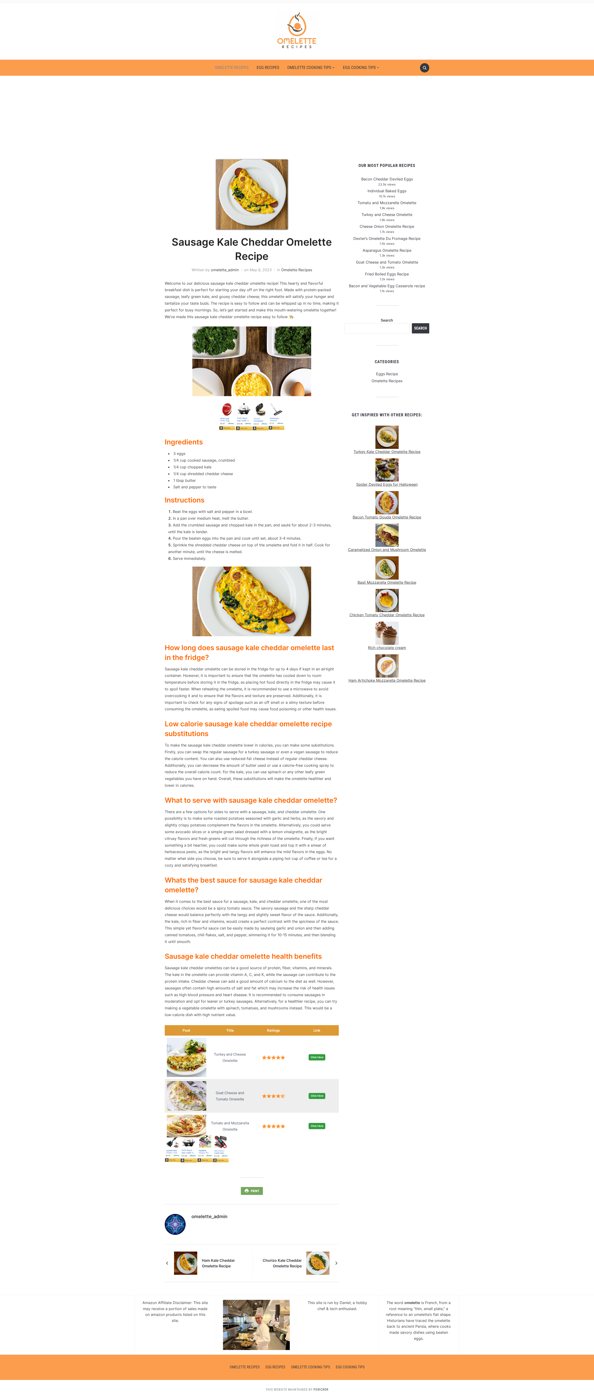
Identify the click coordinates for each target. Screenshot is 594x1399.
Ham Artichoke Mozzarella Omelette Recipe (387, 680)
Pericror (320, 1389)
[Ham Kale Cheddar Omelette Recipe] (186, 1262)
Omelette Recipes (232, 67)
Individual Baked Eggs (387, 191)
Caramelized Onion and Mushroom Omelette (387, 549)
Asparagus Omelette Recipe (387, 250)
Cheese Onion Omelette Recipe (387, 226)
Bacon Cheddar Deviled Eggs (387, 179)
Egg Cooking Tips (359, 67)
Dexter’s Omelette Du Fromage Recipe (386, 238)
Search (387, 320)
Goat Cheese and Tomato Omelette (387, 262)
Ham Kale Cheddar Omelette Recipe (218, 1263)
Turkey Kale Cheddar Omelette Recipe (387, 451)
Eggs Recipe (387, 374)
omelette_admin (225, 269)
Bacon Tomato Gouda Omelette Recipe (387, 517)
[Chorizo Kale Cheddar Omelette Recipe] (318, 1262)
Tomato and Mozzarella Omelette (387, 202)
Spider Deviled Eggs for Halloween (387, 484)
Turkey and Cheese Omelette (387, 214)
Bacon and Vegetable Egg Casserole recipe (387, 286)
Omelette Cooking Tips (309, 67)
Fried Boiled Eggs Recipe (387, 274)
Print (255, 1191)
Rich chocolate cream (387, 647)
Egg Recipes (268, 67)
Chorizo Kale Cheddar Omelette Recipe (282, 1263)
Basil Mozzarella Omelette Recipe (387, 582)
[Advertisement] (297, 117)
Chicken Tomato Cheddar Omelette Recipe (387, 615)
